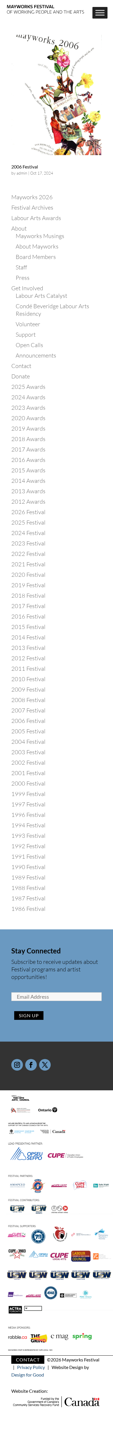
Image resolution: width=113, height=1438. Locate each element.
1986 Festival (28, 908)
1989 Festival (28, 877)
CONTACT (28, 1359)
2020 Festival (28, 574)
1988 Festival (28, 887)
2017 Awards (28, 449)
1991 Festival (28, 856)
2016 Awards (28, 459)
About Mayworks (37, 246)
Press (23, 277)
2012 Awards (28, 501)
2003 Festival (28, 752)
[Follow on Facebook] (31, 1065)
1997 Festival (28, 804)
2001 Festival (28, 773)
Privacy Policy (31, 1367)
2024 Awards (28, 397)
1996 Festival (28, 814)
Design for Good (27, 1374)
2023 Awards (28, 407)
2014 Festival (28, 637)
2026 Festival (28, 512)
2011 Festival (28, 668)
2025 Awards (28, 386)
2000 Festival (28, 783)
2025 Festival (28, 522)
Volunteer (28, 324)
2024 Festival (28, 532)
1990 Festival (28, 867)
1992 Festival (28, 846)
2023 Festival (28, 543)
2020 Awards (28, 418)
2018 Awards (28, 439)
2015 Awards (28, 470)
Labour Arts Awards (36, 218)
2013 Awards (28, 491)
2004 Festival (28, 741)
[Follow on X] (45, 1065)
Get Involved (27, 288)
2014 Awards (28, 480)
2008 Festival (28, 699)
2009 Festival (28, 689)
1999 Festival (28, 793)
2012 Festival (28, 658)
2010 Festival (28, 679)
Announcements (36, 355)
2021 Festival (28, 564)
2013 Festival (28, 647)
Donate (20, 376)
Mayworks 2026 (32, 197)
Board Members (36, 256)
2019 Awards (28, 428)
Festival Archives (32, 207)
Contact (21, 365)
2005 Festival (28, 731)
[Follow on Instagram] (17, 1065)
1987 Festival (28, 898)
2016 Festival (28, 616)
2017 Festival (28, 606)
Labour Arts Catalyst (41, 295)
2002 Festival (28, 762)
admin (22, 173)
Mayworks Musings (40, 236)
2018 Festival (28, 595)
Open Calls (29, 345)
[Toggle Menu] (100, 12)
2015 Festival (28, 626)
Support (26, 334)
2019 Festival (28, 585)
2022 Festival (28, 553)
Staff (21, 267)
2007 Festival (28, 710)
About (19, 228)
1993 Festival (28, 835)
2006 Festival (24, 166)
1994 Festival (28, 825)
